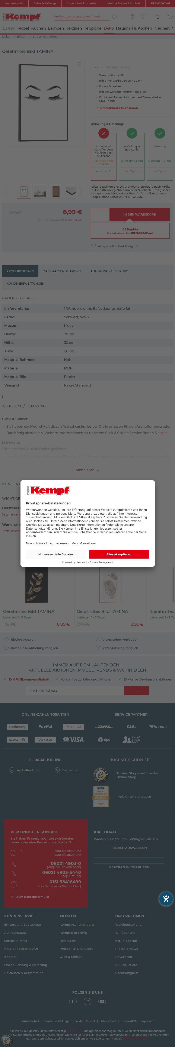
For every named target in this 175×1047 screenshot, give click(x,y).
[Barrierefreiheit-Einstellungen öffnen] (166, 899)
